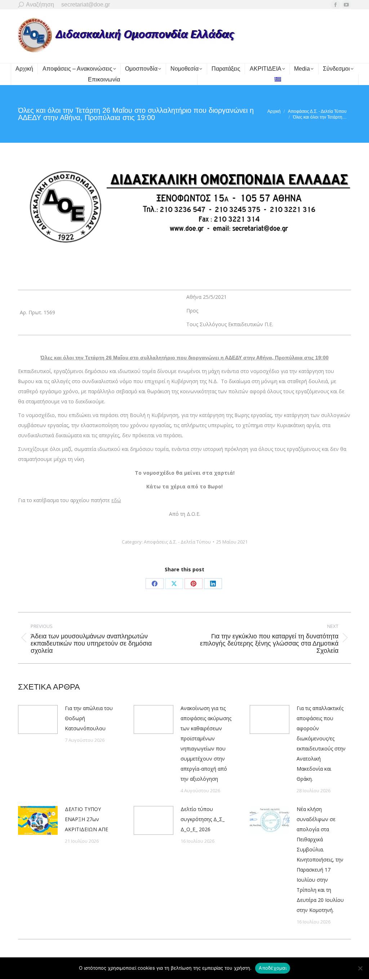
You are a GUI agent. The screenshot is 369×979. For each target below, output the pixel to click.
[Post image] (38, 719)
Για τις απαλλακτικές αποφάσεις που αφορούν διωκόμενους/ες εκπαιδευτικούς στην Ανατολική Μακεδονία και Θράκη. (321, 743)
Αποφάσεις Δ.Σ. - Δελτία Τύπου (177, 542)
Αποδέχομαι (272, 968)
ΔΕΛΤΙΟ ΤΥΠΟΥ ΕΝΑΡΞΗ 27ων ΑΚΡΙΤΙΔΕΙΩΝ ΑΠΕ (86, 819)
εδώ (116, 500)
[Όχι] (360, 968)
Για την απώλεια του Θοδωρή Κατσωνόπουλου (89, 718)
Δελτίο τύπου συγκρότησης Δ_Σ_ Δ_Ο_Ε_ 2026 (202, 819)
